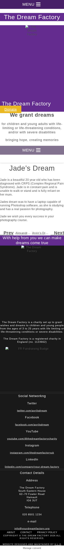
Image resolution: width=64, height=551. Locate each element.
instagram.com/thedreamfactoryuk (32, 452)
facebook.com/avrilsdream (32, 424)
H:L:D (58, 544)
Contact (26, 532)
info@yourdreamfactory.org (32, 528)
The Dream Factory (32, 16)
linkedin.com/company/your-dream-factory (32, 466)
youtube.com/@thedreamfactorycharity (32, 438)
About (11, 532)
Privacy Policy (47, 532)
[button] (28, 4)
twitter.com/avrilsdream (32, 410)
